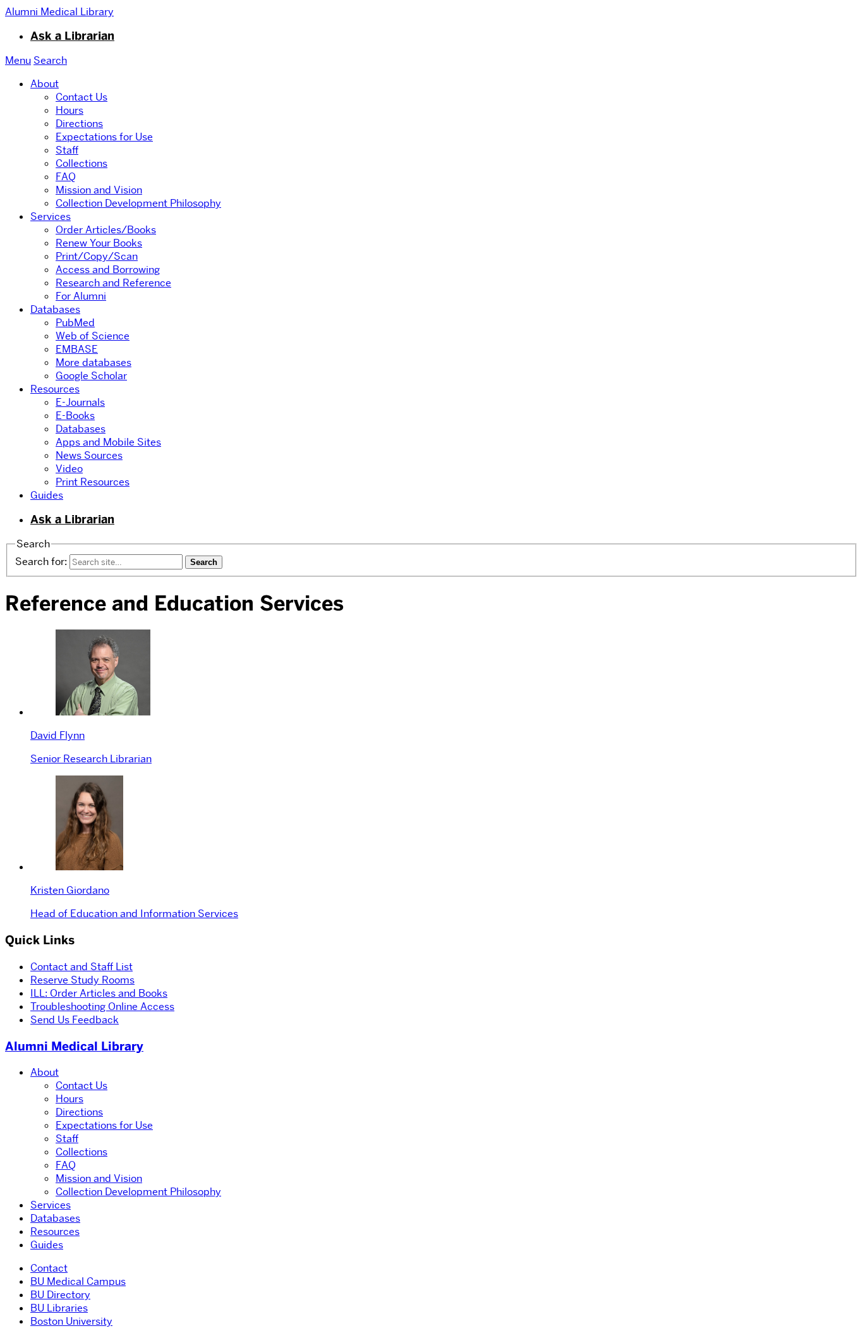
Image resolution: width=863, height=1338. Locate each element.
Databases (55, 309)
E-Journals (80, 402)
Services (50, 216)
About (44, 83)
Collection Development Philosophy (138, 203)
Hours (69, 110)
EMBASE (77, 349)
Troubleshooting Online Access (102, 1006)
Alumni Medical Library (74, 1046)
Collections (81, 163)
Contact (49, 1268)
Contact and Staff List (81, 966)
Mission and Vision (99, 190)
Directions (79, 123)
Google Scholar (91, 375)
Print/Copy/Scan (97, 256)
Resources (55, 389)
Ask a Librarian (72, 36)
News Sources (89, 455)
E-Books (75, 415)
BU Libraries (59, 1308)
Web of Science (93, 336)
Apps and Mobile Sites (108, 442)
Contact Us (81, 97)
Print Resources (93, 482)
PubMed (75, 322)
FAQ (66, 176)
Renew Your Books (99, 243)
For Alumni (81, 296)
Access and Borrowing (108, 269)
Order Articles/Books (106, 229)
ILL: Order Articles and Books (98, 993)
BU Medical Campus (78, 1281)
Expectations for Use (104, 136)
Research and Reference (113, 282)
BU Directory (60, 1294)
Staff (67, 150)
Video (69, 468)
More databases (93, 362)
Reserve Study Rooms (82, 980)
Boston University (71, 1321)
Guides (46, 495)
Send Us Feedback (74, 1019)
